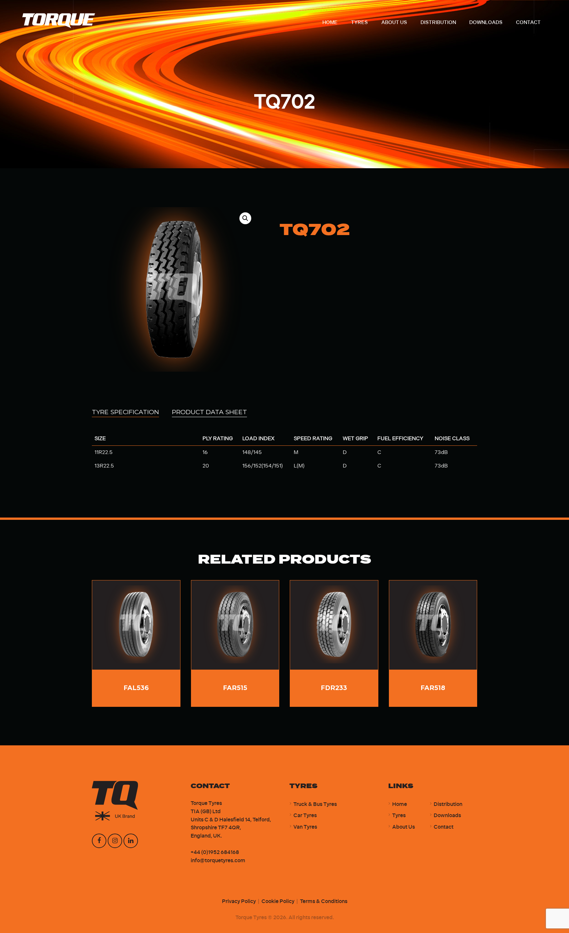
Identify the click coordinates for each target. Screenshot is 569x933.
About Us (403, 827)
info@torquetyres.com (218, 860)
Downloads (447, 815)
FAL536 (136, 688)
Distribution (448, 804)
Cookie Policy (277, 901)
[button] (245, 218)
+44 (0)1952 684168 (215, 852)
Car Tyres (305, 815)
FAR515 (235, 688)
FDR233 (334, 688)
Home (399, 804)
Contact (443, 827)
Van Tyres (305, 827)
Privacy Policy (239, 901)
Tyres (399, 815)
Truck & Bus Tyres (315, 804)
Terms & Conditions (323, 901)
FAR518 (432, 688)
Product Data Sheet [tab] (209, 412)
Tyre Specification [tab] (125, 412)
